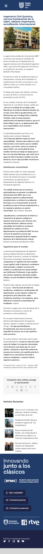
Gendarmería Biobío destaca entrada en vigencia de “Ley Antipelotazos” (26, 422)
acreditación (7, 367)
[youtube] (23, 541)
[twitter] (4, 541)
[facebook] (9, 541)
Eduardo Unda (10, 365)
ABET (36, 365)
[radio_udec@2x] (25, 3)
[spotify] (18, 541)
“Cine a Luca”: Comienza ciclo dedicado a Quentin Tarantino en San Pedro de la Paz (26, 412)
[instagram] (14, 541)
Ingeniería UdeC (32, 367)
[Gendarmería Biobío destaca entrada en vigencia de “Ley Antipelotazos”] (9, 420)
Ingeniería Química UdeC (19, 367)
